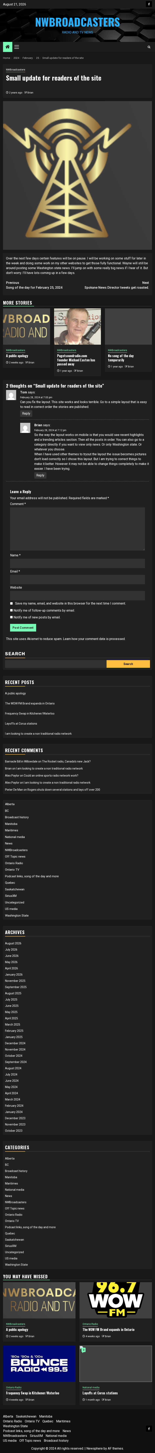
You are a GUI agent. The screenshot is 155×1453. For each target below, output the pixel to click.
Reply (26, 413)
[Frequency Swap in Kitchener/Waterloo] (39, 1364)
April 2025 (11, 1018)
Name (15, 555)
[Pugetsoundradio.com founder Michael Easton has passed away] (77, 326)
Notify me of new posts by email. (37, 617)
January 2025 (14, 1037)
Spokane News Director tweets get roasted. (117, 285)
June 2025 (12, 1005)
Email (15, 571)
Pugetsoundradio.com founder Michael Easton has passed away (76, 360)
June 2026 (12, 955)
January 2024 (14, 1112)
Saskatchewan (14, 889)
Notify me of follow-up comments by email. (44, 610)
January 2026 (14, 974)
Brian (30, 92)
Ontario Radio (14, 863)
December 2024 (15, 1043)
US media (11, 909)
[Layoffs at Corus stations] (116, 1364)
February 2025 (14, 1030)
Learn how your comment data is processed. (94, 639)
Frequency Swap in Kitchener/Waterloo (29, 713)
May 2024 (11, 1087)
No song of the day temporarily (121, 357)
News (9, 843)
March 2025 (12, 1024)
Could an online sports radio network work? (51, 775)
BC (7, 811)
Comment (18, 504)
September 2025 (16, 987)
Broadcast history (17, 817)
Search (15, 653)
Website (16, 587)
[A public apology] (26, 326)
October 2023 (13, 1130)
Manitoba (11, 824)
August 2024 (13, 1068)
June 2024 (12, 1080)
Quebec (10, 883)
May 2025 (11, 1012)
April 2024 (11, 1093)
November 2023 (15, 1124)
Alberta (10, 804)
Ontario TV (12, 869)
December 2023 (15, 1118)
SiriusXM (11, 896)
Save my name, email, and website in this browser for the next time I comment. (70, 603)
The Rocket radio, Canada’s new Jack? (66, 761)
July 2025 (11, 999)
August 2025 (13, 993)
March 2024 (12, 1099)
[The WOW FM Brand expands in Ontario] (116, 1300)
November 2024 (15, 1049)
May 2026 (11, 962)
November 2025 (15, 980)
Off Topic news (15, 856)
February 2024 (14, 1105)
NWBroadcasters (77, 22)
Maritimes (11, 830)
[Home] (7, 47)
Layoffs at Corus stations (21, 723)
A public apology (17, 355)
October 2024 (13, 1055)
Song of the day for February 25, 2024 (34, 285)
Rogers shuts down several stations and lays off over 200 (63, 789)
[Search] (149, 47)
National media (15, 837)
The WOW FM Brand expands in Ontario (30, 703)
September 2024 (16, 1062)
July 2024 (11, 1074)
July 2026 (11, 949)
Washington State (17, 915)
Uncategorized (14, 902)
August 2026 (13, 943)
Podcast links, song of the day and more (32, 876)
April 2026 (11, 968)
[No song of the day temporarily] (128, 326)
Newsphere (94, 1448)
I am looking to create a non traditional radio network (38, 733)
